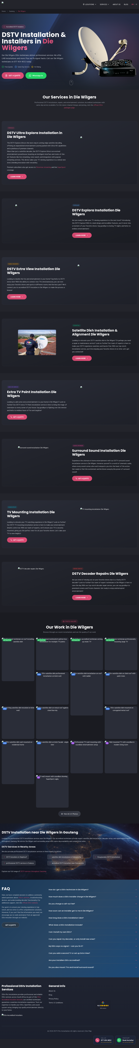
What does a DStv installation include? (66, 925)
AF (136, 4)
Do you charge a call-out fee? (62, 903)
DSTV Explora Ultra (17, 143)
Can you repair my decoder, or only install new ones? (72, 939)
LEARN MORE (16, 176)
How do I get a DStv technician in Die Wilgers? (69, 889)
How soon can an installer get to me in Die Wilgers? (71, 911)
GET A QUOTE (14, 75)
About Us (52, 991)
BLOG (126, 4)
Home (4, 11)
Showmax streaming (43, 167)
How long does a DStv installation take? (66, 918)
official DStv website (30, 903)
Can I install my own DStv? (60, 932)
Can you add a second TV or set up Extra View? (69, 953)
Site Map (88, 1031)
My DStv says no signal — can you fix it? (66, 946)
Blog (50, 995)
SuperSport (62, 167)
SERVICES (103, 4)
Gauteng (12, 11)
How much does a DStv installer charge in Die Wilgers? (72, 896)
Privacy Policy (53, 999)
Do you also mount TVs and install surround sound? (71, 967)
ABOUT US (116, 4)
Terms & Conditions (56, 1002)
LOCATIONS (89, 4)
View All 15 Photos (71, 814)
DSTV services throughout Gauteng (33, 871)
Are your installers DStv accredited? (64, 960)
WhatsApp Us (37, 75)
